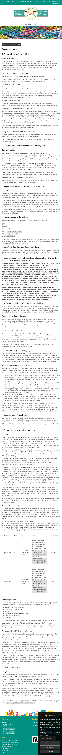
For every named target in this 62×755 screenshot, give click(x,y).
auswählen (50, 751)
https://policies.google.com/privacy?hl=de (21, 703)
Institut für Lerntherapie (9, 740)
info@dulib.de (11, 236)
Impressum (5, 750)
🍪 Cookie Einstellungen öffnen (11, 44)
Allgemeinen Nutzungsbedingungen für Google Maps (39, 561)
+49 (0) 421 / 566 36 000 (14, 232)
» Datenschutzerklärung (46, 738)
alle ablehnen (49, 747)
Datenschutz (6, 748)
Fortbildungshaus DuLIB (9, 744)
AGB (3, 752)
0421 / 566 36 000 (10, 729)
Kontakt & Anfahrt (7, 746)
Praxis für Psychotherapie (10, 742)
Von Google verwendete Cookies (39, 553)
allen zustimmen (50, 743)
